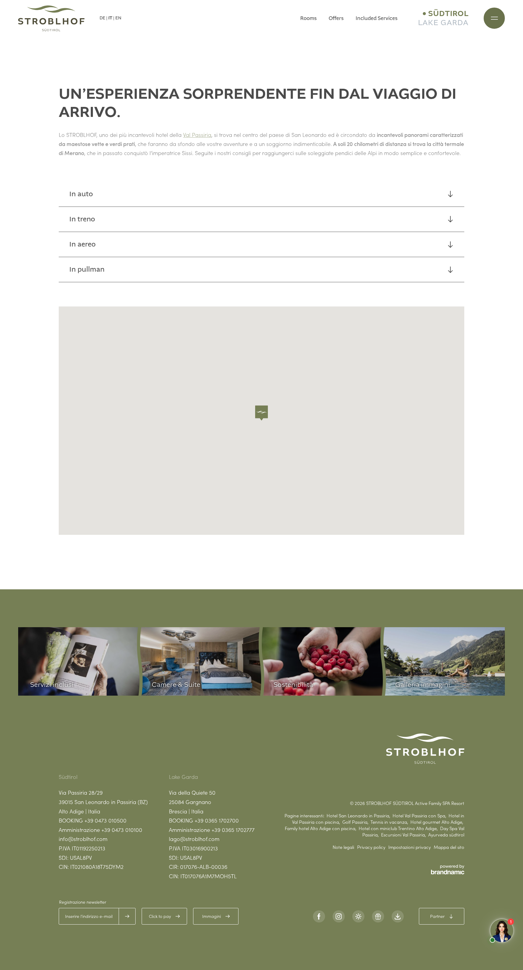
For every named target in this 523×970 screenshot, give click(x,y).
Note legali (343, 847)
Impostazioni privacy (409, 847)
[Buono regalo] (378, 916)
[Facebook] (319, 916)
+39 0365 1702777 (233, 829)
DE (102, 18)
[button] (261, 413)
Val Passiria (197, 134)
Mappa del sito (449, 847)
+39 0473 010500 (105, 820)
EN (118, 18)
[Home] (51, 18)
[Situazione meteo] (358, 916)
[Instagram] (339, 916)
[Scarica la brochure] (398, 916)
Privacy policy (371, 847)
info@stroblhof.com (83, 839)
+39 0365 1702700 (217, 820)
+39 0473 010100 (121, 829)
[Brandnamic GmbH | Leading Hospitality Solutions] (447, 869)
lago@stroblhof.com (194, 839)
